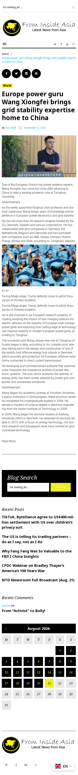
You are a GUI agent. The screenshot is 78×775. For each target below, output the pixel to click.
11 (17, 672)
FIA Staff (10, 127)
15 (59, 672)
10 (6, 672)
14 (49, 672)
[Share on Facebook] (6, 73)
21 (49, 683)
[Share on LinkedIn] (26, 73)
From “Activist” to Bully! (23, 610)
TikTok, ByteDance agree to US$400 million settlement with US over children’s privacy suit (38, 522)
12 (28, 672)
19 (28, 683)
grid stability (65, 215)
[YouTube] (67, 44)
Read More (9, 441)
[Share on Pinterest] (36, 73)
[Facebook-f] (16, 765)
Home (5, 54)
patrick (6, 605)
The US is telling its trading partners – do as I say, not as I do (36, 539)
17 (6, 683)
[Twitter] (55, 44)
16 (71, 672)
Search (60, 487)
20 (38, 683)
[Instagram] (73, 44)
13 (38, 672)
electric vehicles (12, 323)
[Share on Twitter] (16, 73)
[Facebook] (61, 44)
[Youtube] (25, 765)
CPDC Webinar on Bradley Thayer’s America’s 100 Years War (33, 568)
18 (17, 683)
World (7, 86)
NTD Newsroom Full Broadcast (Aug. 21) (38, 580)
